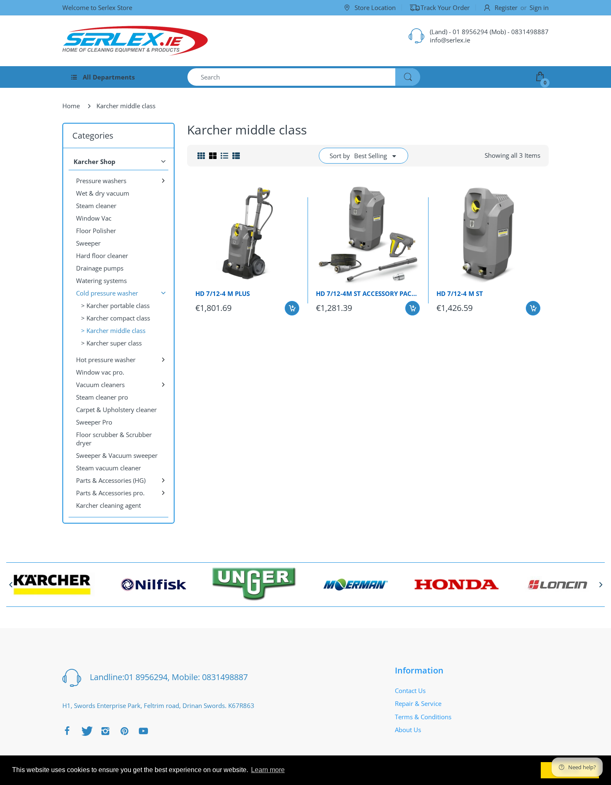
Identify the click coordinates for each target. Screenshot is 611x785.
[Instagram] (105, 731)
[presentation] (10, 584)
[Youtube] (143, 731)
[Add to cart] (292, 308)
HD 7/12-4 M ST (459, 293)
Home (71, 106)
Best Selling (370, 156)
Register (506, 7)
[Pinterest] (124, 731)
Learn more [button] (268, 769)
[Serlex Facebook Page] (66, 731)
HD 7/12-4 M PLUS (222, 293)
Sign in (539, 7)
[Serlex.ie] (135, 41)
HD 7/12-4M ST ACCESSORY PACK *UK (368, 293)
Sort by (340, 156)
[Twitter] (86, 731)
